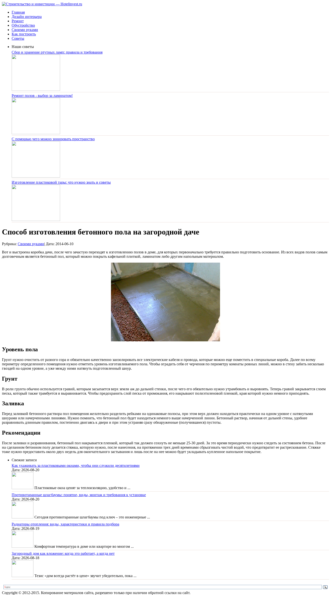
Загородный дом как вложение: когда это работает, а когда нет (63, 553)
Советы (18, 38)
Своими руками (25, 30)
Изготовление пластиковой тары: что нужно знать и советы (61, 182)
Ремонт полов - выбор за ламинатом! (42, 96)
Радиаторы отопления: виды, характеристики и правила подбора (65, 524)
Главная (18, 12)
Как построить (24, 34)
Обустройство (23, 25)
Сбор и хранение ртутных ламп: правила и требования (57, 52)
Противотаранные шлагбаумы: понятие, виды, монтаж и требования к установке (79, 495)
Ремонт (18, 21)
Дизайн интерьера (27, 17)
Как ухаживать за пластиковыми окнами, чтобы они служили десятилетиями (76, 465)
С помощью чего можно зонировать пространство (53, 139)
